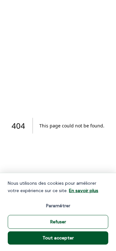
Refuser (58, 222)
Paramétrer (58, 206)
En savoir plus (83, 190)
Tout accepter (58, 238)
